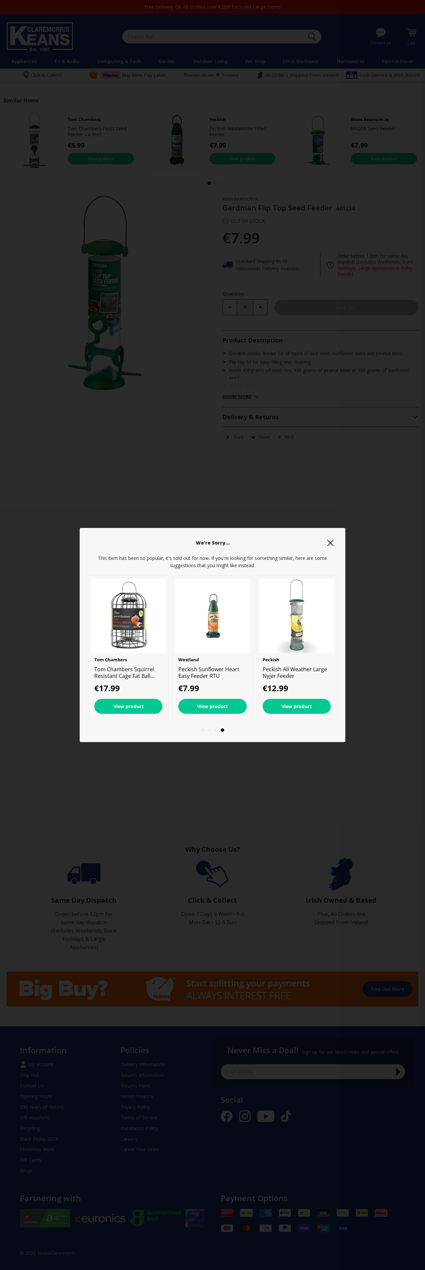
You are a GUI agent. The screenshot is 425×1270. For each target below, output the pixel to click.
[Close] (330, 543)
